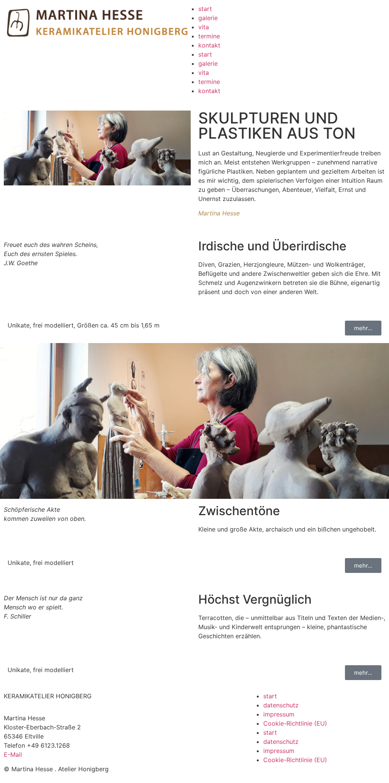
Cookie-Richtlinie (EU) (295, 723)
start (205, 9)
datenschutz (281, 705)
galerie (208, 18)
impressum (278, 714)
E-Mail (13, 754)
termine (209, 36)
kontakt (209, 45)
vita (203, 27)
